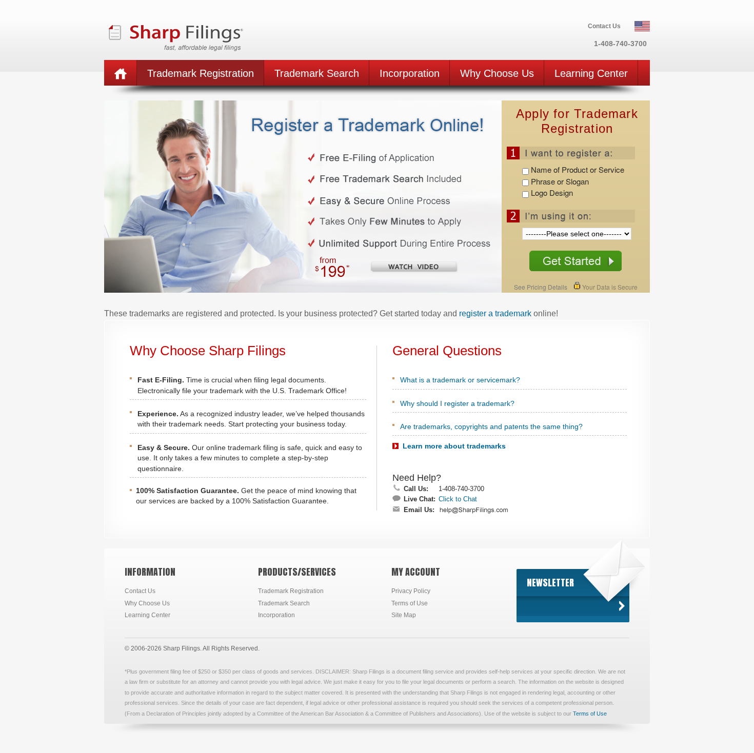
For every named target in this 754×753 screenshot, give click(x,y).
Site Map (403, 615)
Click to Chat (458, 499)
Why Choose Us (147, 603)
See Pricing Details (540, 286)
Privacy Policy (410, 591)
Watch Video (414, 267)
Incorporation (276, 615)
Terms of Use (409, 603)
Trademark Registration (291, 591)
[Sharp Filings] (206, 35)
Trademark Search (284, 603)
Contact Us (140, 591)
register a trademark (495, 313)
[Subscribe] (621, 606)
